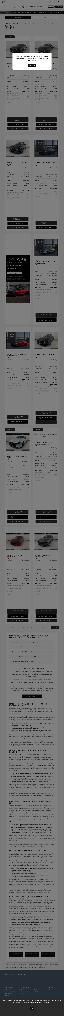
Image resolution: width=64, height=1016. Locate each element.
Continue (32, 65)
